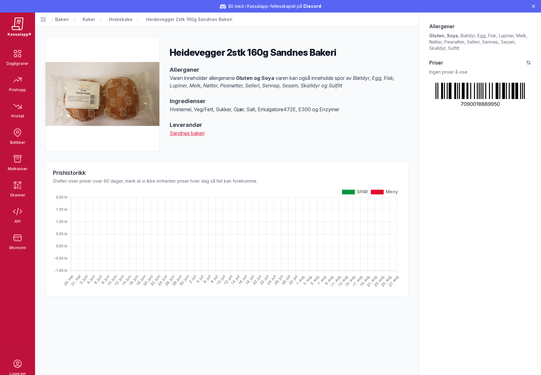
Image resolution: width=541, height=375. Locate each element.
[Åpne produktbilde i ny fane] (102, 94)
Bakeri (62, 19)
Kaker (89, 19)
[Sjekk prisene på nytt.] (528, 62)
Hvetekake (120, 19)
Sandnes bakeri (187, 133)
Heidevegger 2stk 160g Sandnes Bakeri (189, 19)
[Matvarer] (43, 19)
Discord (312, 6)
